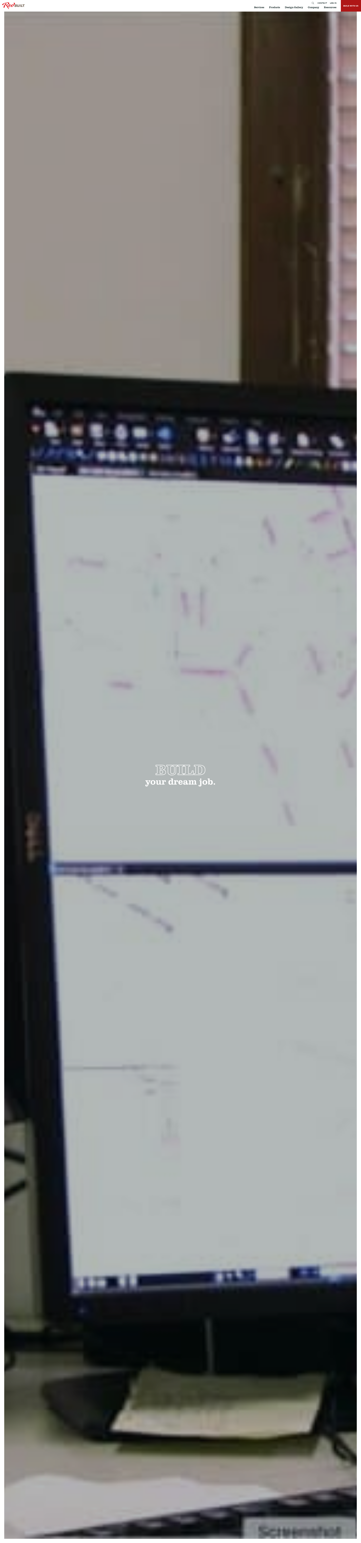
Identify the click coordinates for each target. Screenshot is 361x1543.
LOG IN (333, 3)
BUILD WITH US (350, 5)
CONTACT (322, 3)
